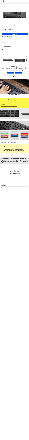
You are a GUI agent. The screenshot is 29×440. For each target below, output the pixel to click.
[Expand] (14, 15)
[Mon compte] (26, 1)
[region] (14, 70)
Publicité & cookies (22, 70)
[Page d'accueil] (3, 1)
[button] (14, 179)
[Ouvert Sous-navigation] (1, 1)
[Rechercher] (24, 1)
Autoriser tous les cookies (18, 72)
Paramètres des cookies (10, 72)
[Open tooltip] (10, 46)
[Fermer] (27, 65)
